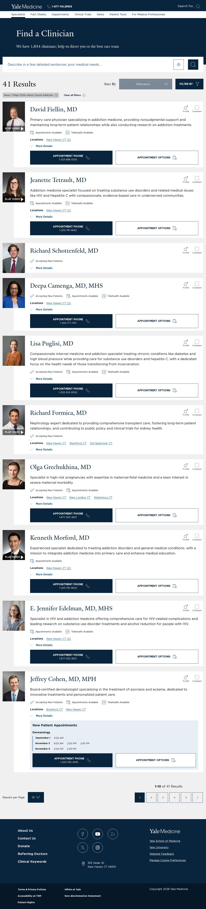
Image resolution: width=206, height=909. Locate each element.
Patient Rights (26, 902)
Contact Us (27, 838)
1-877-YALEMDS (62, 6)
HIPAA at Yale (73, 890)
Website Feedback (162, 853)
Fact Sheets (38, 14)
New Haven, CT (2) (58, 139)
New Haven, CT (56, 443)
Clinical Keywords (32, 861)
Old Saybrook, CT (101, 443)
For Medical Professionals (148, 14)
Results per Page (14, 797)
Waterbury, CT (103, 497)
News (100, 14)
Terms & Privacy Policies (32, 890)
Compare (197, 111)
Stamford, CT (78, 443)
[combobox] (88, 64)
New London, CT (80, 497)
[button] (114, 146)
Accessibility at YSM (29, 896)
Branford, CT (54, 709)
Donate (24, 846)
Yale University (159, 847)
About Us (25, 830)
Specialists (18, 14)
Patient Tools (118, 14)
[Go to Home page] (26, 7)
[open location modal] (178, 64)
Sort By (110, 84)
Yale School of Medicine (165, 840)
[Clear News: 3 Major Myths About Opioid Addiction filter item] (56, 95)
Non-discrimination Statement (83, 896)
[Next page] (197, 797)
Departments (60, 14)
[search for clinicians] (193, 64)
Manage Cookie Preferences (168, 860)
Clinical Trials (83, 14)
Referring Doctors (32, 854)
